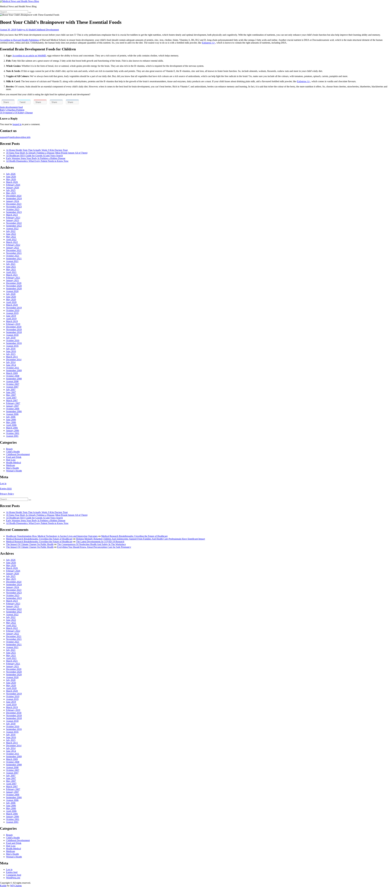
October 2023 (12, 209)
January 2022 (12, 247)
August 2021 (12, 261)
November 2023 (14, 206)
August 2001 (12, 436)
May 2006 (11, 422)
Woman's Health (14, 470)
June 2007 (11, 392)
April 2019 (11, 318)
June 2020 (11, 296)
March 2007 (12, 400)
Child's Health (13, 451)
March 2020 (12, 305)
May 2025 (11, 193)
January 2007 (12, 406)
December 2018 (13, 326)
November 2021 (14, 253)
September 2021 (14, 258)
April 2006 (11, 425)
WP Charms (16, 885)
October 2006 (12, 408)
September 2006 (14, 411)
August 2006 (12, 414)
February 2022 (13, 245)
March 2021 (12, 275)
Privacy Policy (7, 493)
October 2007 (12, 384)
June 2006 (11, 419)
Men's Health (12, 468)
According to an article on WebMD (29, 55)
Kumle (3, 885)
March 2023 (12, 215)
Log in (3, 483)
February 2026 (13, 185)
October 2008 (12, 376)
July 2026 (10, 174)
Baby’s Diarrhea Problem (12, 110)
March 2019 (12, 321)
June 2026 (11, 176)
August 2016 (12, 346)
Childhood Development (47, 29)
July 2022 (10, 231)
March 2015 (12, 357)
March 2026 (12, 182)
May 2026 (11, 179)
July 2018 (10, 337)
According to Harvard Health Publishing (19, 40)
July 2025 (10, 190)
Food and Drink (13, 457)
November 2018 (14, 329)
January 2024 (12, 201)
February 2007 (13, 403)
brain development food (11, 107)
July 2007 (10, 389)
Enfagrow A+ (208, 42)
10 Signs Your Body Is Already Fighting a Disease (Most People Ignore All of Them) (46, 153)
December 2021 (13, 250)
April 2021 (11, 272)
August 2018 (12, 335)
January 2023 (12, 220)
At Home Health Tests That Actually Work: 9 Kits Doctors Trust (37, 150)
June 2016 (11, 351)
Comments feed (13, 875)
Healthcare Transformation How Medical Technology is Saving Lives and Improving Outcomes (52, 536)
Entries (6, 488)
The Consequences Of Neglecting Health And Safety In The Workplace (91, 544)
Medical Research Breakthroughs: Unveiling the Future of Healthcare (134, 536)
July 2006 (10, 417)
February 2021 (13, 277)
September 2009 (14, 370)
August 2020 (12, 291)
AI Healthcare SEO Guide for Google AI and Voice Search (34, 155)
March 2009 (12, 373)
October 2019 (12, 310)
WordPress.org (13, 877)
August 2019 (12, 313)
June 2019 (11, 316)
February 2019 (13, 324)
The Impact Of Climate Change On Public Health (30, 544)
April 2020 (11, 302)
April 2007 (11, 397)
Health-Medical (13, 462)
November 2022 (14, 223)
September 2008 (14, 378)
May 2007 (11, 395)
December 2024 (13, 195)
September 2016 (14, 343)
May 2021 (11, 269)
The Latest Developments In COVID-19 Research (100, 541)
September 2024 (14, 198)
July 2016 (10, 348)
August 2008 (12, 381)
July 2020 (10, 294)
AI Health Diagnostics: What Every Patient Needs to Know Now (37, 161)
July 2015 (10, 354)
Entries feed (11, 872)
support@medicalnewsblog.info (15, 137)
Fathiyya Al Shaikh (26, 29)
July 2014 (10, 362)
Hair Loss (10, 460)
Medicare (10, 465)
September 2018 (14, 332)
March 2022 (12, 242)
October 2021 (12, 256)
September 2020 (14, 288)
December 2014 (13, 359)
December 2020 (13, 283)
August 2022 (12, 228)
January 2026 (12, 187)
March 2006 (12, 428)
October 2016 (12, 340)
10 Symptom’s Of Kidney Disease (16, 112)
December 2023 (13, 204)
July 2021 (10, 264)
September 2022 (14, 225)
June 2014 (11, 365)
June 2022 (11, 234)
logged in (17, 124)
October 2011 (12, 367)
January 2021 (12, 280)
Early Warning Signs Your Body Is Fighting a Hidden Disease (35, 158)
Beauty (9, 449)
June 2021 (11, 266)
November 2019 (14, 307)
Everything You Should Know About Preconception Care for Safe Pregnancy (94, 547)
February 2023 (13, 217)
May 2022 (11, 236)
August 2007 (12, 387)
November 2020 (14, 286)
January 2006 (12, 430)
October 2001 (12, 433)
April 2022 (11, 239)
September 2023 (14, 212)
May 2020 (11, 299)
